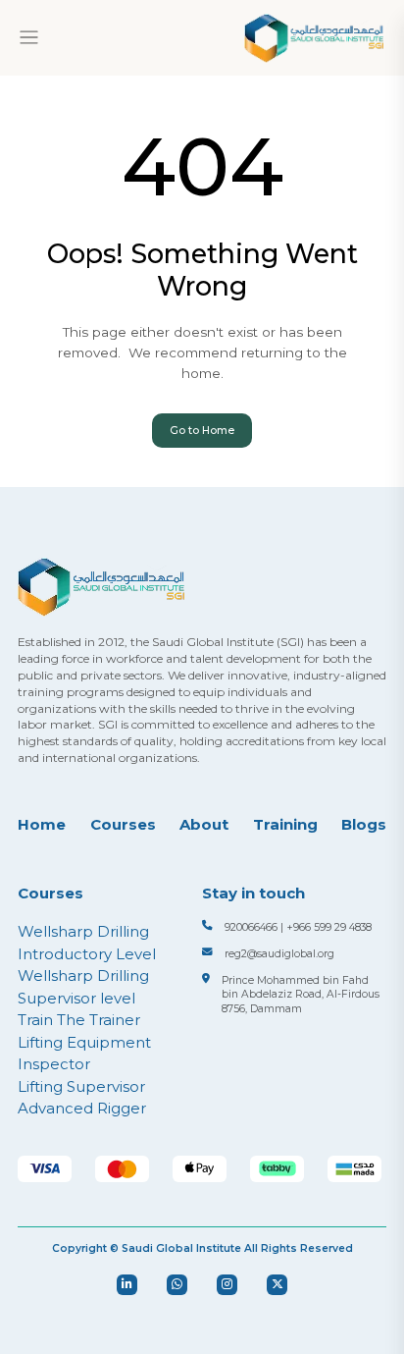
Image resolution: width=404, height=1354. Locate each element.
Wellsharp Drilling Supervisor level (83, 986)
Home (42, 824)
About (203, 824)
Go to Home (202, 430)
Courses (123, 824)
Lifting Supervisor (81, 1086)
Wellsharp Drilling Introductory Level (87, 942)
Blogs (363, 824)
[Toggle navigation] (29, 38)
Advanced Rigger (82, 1108)
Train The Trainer (79, 1019)
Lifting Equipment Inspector (84, 1053)
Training (285, 824)
